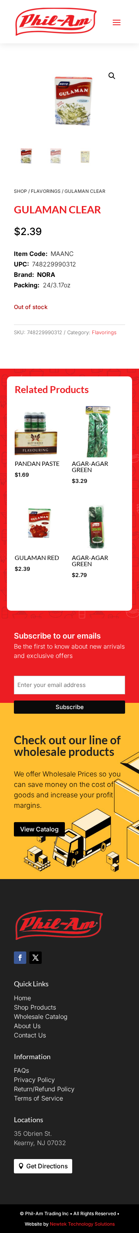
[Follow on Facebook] (20, 957)
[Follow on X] (35, 957)
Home (22, 998)
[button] (112, 76)
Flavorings (46, 191)
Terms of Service (38, 1098)
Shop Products (35, 1007)
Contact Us (30, 1035)
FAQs (21, 1070)
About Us (27, 1026)
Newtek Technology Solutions (82, 1224)
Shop (20, 191)
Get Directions (47, 1166)
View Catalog (39, 829)
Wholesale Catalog (41, 1016)
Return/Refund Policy (44, 1089)
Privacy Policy (34, 1080)
